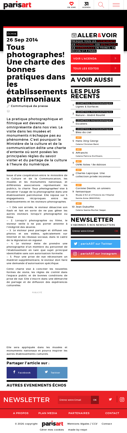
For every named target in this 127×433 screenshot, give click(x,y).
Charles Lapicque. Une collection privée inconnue (93, 175)
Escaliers (81, 123)
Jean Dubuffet (85, 206)
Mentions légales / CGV (82, 423)
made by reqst (77, 429)
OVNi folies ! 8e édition (91, 164)
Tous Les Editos (95, 68)
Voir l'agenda (95, 58)
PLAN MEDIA (47, 413)
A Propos (21, 413)
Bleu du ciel (83, 132)
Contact (112, 413)
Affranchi (82, 152)
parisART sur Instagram (99, 253)
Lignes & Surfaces (87, 106)
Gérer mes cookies (52, 429)
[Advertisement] (37, 317)
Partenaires (79, 413)
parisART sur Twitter (92, 244)
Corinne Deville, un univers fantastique (93, 190)
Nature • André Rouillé (90, 115)
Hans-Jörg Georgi (87, 140)
